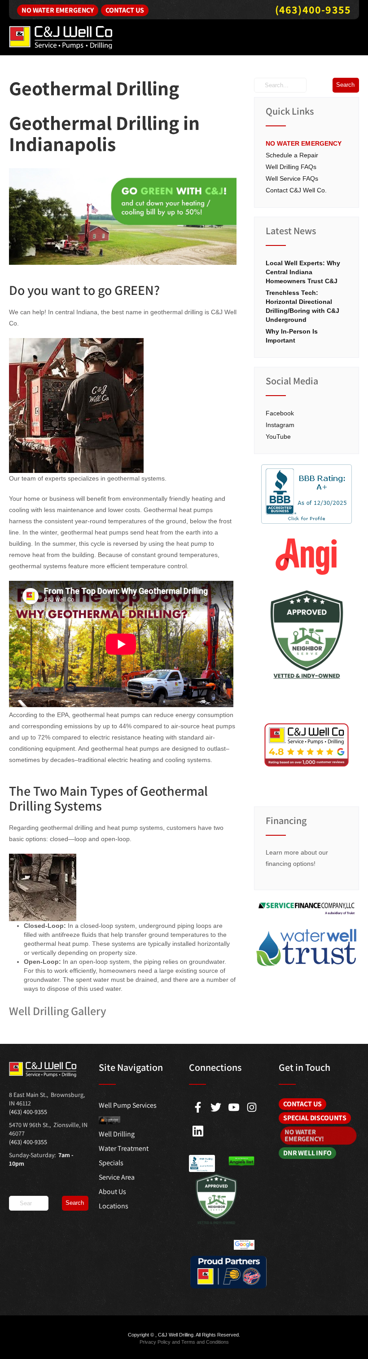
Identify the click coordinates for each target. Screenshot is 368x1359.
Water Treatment (124, 1148)
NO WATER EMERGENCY (304, 143)
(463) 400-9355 (28, 1112)
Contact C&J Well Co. (296, 190)
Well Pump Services (128, 1105)
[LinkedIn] (198, 1131)
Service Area (117, 1177)
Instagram (280, 424)
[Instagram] (252, 1107)
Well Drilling (117, 1134)
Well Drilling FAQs (291, 166)
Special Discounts (314, 1118)
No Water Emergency (58, 9)
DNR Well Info (307, 1153)
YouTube (278, 436)
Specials (111, 1162)
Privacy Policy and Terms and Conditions (184, 1342)
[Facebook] (198, 1107)
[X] (216, 1107)
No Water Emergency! (304, 1135)
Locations (113, 1206)
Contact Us (124, 10)
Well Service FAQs (292, 178)
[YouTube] (234, 1107)
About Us (112, 1191)
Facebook (280, 413)
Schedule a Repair (292, 155)
